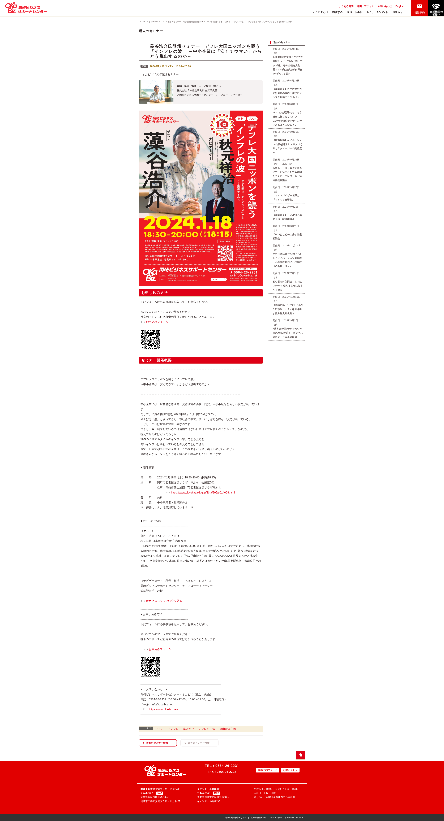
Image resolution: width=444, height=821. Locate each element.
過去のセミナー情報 (199, 742)
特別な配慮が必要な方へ (235, 817)
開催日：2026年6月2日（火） (287, 114)
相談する (337, 12)
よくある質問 (346, 6)
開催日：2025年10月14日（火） (287, 256)
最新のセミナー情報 (157, 742)
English (399, 6)
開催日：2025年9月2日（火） (288, 328)
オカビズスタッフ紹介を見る (164, 600)
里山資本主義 (227, 728)
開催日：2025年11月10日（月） (288, 305)
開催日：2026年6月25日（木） (287, 88)
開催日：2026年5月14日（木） (288, 61)
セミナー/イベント (377, 12)
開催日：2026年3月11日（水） (287, 232)
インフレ (173, 728)
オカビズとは (320, 12)
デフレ (159, 728)
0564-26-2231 (227, 766)
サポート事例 (354, 12)
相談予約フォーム (268, 770)
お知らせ (397, 12)
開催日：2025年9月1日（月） (287, 212)
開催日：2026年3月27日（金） (286, 193)
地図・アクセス (365, 6)
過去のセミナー (174, 22)
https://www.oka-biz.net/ (163, 709)
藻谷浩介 (188, 728)
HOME (142, 22)
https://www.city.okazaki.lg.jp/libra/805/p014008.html (203, 492)
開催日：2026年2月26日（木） (287, 142)
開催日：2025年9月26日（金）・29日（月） (287, 170)
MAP (159, 793)
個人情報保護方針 (258, 817)
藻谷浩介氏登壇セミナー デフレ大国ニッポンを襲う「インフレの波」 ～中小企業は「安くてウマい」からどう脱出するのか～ (239, 22)
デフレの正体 (206, 728)
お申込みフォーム (157, 321)
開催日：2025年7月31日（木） (288, 281)
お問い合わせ (384, 6)
